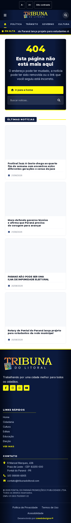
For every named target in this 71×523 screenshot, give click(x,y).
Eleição (7, 441)
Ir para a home (24, 89)
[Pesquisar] (66, 15)
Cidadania (9, 422)
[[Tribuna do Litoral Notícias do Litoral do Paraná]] (28, 364)
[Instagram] (13, 388)
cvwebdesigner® (44, 518)
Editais (6, 431)
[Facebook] (6, 388)
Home (6, 417)
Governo (48, 24)
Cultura (7, 426)
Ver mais (8, 446)
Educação (8, 436)
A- (22, 5)
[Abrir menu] (5, 15)
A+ (29, 5)
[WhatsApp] (19, 388)
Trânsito (32, 24)
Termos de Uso (50, 507)
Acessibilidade (35, 513)
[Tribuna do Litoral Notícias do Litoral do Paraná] (35, 15)
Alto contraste (43, 5)
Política (16, 24)
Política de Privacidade (25, 507)
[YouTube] (26, 388)
